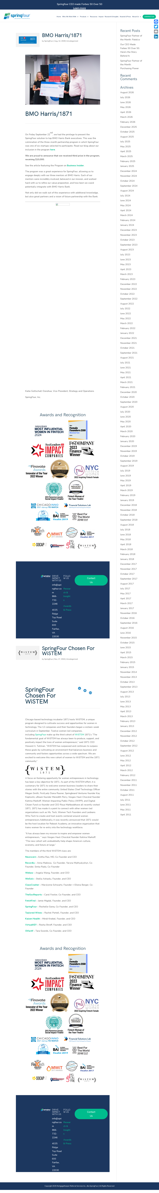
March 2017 (126, 603)
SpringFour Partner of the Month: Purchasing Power (131, 64)
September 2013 (128, 686)
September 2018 (128, 519)
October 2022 (127, 293)
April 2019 (125, 485)
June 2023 (125, 259)
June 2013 (125, 701)
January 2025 (127, 166)
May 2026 (125, 107)
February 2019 (127, 495)
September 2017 (128, 578)
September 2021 (128, 352)
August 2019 (127, 465)
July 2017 (125, 588)
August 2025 (127, 136)
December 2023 (128, 230)
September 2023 (128, 244)
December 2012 (128, 731)
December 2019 (128, 446)
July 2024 (125, 195)
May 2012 (125, 760)
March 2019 (126, 490)
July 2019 (125, 470)
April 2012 (125, 765)
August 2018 (127, 524)
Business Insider (75, 165)
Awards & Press (125, 17)
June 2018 (125, 534)
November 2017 (128, 568)
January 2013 (127, 726)
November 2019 (128, 451)
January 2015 (127, 667)
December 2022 (128, 284)
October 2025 (127, 131)
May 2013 (125, 706)
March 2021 (126, 382)
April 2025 (125, 151)
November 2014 (128, 672)
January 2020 (127, 441)
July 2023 (125, 254)
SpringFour (48, 41)
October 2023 (127, 239)
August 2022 (127, 303)
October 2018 (127, 514)
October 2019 (127, 455)
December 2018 (128, 505)
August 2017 (127, 583)
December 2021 (128, 338)
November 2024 (128, 175)
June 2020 (125, 416)
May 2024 (125, 205)
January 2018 (127, 559)
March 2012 (126, 770)
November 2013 (128, 677)
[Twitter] (156, 26)
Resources (93, 17)
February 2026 (127, 121)
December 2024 (128, 171)
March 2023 (126, 274)
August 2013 (127, 691)
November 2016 (128, 613)
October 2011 (127, 790)
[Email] (156, 31)
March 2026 (126, 117)
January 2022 (127, 333)
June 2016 (125, 632)
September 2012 (128, 745)
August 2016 (127, 627)
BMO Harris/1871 (62, 35)
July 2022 (125, 308)
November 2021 (128, 343)
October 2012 (127, 740)
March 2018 (126, 549)
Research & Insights (112, 17)
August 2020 (127, 406)
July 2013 (125, 696)
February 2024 (127, 220)
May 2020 (125, 421)
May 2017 (125, 593)
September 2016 (128, 622)
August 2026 (127, 92)
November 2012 (128, 735)
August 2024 (127, 190)
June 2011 (125, 804)
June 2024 (125, 200)
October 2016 (127, 618)
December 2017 (128, 564)
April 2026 (125, 112)
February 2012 (127, 775)
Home (59, 17)
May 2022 (125, 318)
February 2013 (127, 721)
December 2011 (128, 780)
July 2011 (125, 799)
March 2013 (126, 716)
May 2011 (125, 809)
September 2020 (128, 401)
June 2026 (125, 102)
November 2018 (128, 510)
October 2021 (127, 347)
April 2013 (125, 711)
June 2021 (125, 367)
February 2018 (127, 554)
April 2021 (125, 377)
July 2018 (125, 529)
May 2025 (125, 146)
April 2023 (125, 269)
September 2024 (128, 185)
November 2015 (128, 637)
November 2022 (128, 288)
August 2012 (127, 750)
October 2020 (127, 397)
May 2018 (125, 539)
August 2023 (127, 249)
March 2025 (126, 156)
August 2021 (127, 357)
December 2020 (128, 392)
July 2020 (125, 411)
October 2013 (127, 681)
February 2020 (127, 436)
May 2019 (125, 480)
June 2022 (125, 313)
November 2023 (128, 234)
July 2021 (125, 362)
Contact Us (149, 17)
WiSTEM (79, 734)
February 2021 (127, 387)
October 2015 (127, 642)
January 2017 (127, 608)
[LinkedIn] (156, 36)
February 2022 (127, 328)
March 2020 (126, 431)
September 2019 (128, 460)
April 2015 (125, 652)
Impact (101, 17)
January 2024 (127, 225)
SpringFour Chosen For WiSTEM (68, 651)
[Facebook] (156, 21)
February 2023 (127, 279)
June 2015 (125, 647)
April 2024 (125, 210)
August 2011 (127, 794)
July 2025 (125, 141)
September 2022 (128, 298)
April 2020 (125, 426)
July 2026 (125, 97)
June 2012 (125, 755)
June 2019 (125, 475)
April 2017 (125, 598)
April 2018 (125, 544)
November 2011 (128, 785)
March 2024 (126, 215)
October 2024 (127, 180)
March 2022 (126, 323)
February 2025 (127, 161)
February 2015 (127, 662)
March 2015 (126, 657)
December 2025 (128, 126)
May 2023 (125, 264)
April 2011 (125, 814)
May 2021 (125, 372)
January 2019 (127, 500)
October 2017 (127, 573)
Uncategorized (72, 41)
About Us (135, 17)
